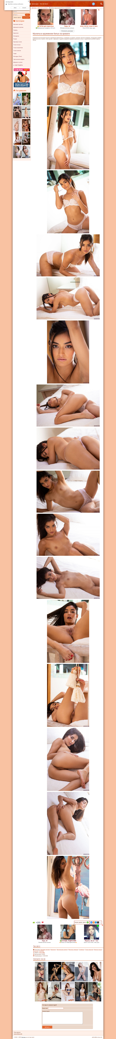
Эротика (23, 1037)
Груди (14, 53)
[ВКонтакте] (91, 922)
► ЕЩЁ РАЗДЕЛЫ (18, 65)
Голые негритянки (18, 47)
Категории (35, 4)
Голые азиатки (17, 50)
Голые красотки (89, 949)
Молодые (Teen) (17, 56)
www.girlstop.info (18, 1034)
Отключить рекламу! (67, 31)
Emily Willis (42, 952)
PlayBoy (15, 30)
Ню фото (41, 951)
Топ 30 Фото (44, 4)
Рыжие (15, 39)
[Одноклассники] (94, 922)
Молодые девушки (73, 949)
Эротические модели (18, 59)
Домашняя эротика (18, 27)
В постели (35, 951)
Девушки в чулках (17, 62)
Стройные (81, 949)
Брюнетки (15, 33)
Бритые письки (98, 949)
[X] (98, 922)
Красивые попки (17, 41)
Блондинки (16, 36)
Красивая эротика (18, 24)
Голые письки (16, 44)
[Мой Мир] (96, 922)
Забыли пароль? (17, 17)
